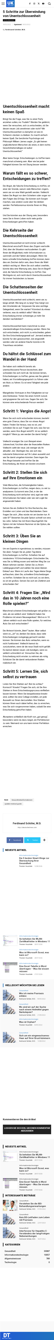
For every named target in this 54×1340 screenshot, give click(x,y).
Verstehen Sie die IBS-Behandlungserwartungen (32, 1204)
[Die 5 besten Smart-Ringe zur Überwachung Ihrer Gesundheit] (10, 859)
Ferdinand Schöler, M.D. (15, 29)
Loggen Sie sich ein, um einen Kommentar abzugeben (27, 1129)
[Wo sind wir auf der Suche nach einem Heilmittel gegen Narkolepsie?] (10, 1008)
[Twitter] (38, 4)
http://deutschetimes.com (27, 827)
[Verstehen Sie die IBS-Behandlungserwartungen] (10, 1205)
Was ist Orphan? (27, 1022)
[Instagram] (34, 4)
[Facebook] (30, 4)
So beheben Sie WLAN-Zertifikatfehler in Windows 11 (34, 940)
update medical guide (13, 804)
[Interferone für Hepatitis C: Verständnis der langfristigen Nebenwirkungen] (10, 1232)
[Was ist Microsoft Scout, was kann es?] (10, 954)
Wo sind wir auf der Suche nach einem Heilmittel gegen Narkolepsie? (34, 1009)
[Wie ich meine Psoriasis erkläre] (10, 995)
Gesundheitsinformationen (22, 800)
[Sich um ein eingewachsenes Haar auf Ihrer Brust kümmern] (10, 1037)
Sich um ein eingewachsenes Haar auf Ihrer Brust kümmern (34, 1036)
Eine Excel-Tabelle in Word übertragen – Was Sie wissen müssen (34, 969)
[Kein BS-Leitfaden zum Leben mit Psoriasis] (10, 1219)
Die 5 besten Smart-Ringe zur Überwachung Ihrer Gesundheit (34, 861)
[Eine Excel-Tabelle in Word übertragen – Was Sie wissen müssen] (10, 967)
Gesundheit (9, 20)
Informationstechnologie (28, 855)
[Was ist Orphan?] (10, 1023)
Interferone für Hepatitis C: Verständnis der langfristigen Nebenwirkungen (34, 1233)
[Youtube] (43, 4)
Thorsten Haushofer (25, 866)
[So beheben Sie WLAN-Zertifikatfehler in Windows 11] (10, 940)
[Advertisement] (27, 61)
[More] (44, 840)
